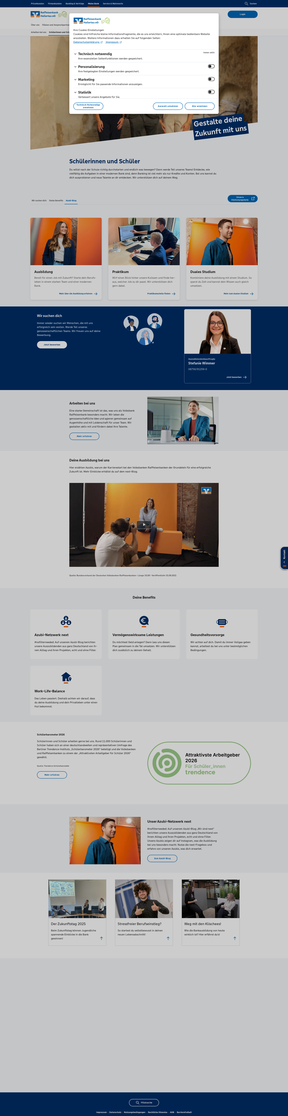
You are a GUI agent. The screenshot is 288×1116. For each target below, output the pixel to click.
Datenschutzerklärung (86, 42)
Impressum (112, 42)
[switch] (211, 66)
